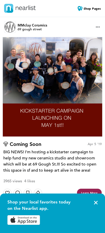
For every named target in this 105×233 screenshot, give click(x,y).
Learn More (89, 193)
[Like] (7, 193)
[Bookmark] (28, 193)
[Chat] (18, 193)
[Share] (38, 193)
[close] (95, 202)
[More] (97, 27)
